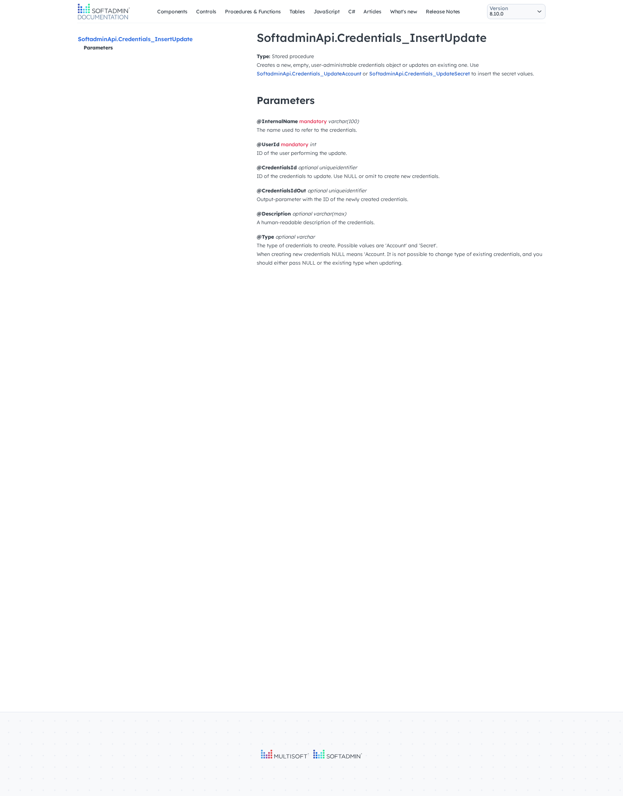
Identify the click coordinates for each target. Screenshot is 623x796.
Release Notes (443, 11)
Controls (206, 11)
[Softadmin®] (104, 18)
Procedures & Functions (253, 11)
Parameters (98, 47)
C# (351, 11)
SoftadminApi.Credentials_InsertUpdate (135, 39)
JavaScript (327, 11)
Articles (372, 11)
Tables (297, 11)
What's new (403, 11)
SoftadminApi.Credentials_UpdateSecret (419, 73)
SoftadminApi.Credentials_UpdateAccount (309, 73)
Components (172, 11)
